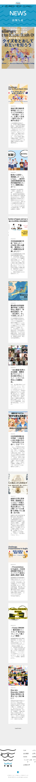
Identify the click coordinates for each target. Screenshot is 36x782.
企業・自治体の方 (9, 6)
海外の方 (18, 6)
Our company (27, 6)
